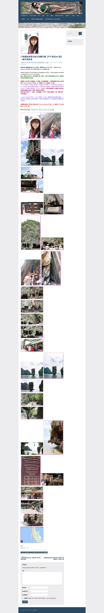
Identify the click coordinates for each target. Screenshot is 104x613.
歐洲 (78, 15)
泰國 (43, 15)
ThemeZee (35, 610)
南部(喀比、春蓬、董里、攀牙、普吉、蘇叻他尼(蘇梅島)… (33, 62)
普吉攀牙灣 (34, 552)
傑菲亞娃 (60, 62)
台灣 (39, 15)
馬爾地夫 (23, 19)
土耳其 (73, 15)
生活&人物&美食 (32, 15)
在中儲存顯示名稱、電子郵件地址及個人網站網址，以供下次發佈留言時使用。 (40, 598)
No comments (23, 64)
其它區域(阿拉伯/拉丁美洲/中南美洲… (53, 19)
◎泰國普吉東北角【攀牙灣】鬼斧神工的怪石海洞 (41, 109)
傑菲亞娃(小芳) (24, 15)
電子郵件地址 (25, 591)
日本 (47, 15)
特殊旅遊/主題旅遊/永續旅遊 (37, 19)
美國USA (67, 15)
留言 (23, 570)
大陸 (28, 19)
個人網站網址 (25, 594)
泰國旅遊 (45, 552)
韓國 (52, 15)
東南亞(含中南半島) (59, 15)
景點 (39, 552)
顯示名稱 (24, 587)
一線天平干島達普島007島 (26, 552)
